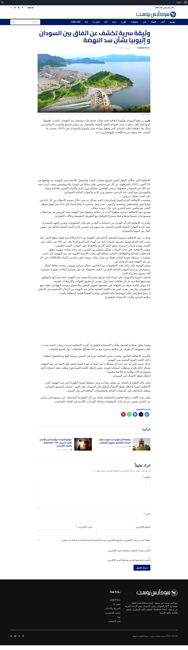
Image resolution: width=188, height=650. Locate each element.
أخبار (163, 22)
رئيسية (172, 22)
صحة (114, 22)
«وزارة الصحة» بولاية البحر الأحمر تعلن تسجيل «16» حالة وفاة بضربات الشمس (56, 442)
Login (29, 7)
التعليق (146, 477)
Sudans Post (143, 47)
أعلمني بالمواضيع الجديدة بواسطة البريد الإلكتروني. (128, 560)
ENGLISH (75, 22)
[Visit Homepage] (157, 14)
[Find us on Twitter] (19, 7)
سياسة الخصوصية (112, 612)
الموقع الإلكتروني (143, 526)
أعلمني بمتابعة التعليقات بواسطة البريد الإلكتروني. (129, 550)
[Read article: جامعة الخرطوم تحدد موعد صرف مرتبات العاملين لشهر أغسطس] (141, 444)
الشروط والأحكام (113, 608)
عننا (86, 22)
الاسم (146, 513)
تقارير (123, 22)
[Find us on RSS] (11, 7)
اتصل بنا (96, 22)
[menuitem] (185, 2)
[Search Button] (13, 22)
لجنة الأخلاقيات (114, 621)
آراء (106, 22)
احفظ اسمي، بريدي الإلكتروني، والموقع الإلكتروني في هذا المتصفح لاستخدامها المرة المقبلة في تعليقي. (105, 540)
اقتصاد (153, 22)
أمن (144, 22)
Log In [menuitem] (179, 2)
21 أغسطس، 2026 (122, 446)
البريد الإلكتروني (84, 526)
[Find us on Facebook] (22, 7)
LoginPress (115, 599)
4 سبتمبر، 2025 (125, 47)
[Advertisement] (94, 157)
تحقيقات (134, 22)
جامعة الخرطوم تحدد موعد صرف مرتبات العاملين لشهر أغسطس (115, 441)
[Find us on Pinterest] (15, 7)
